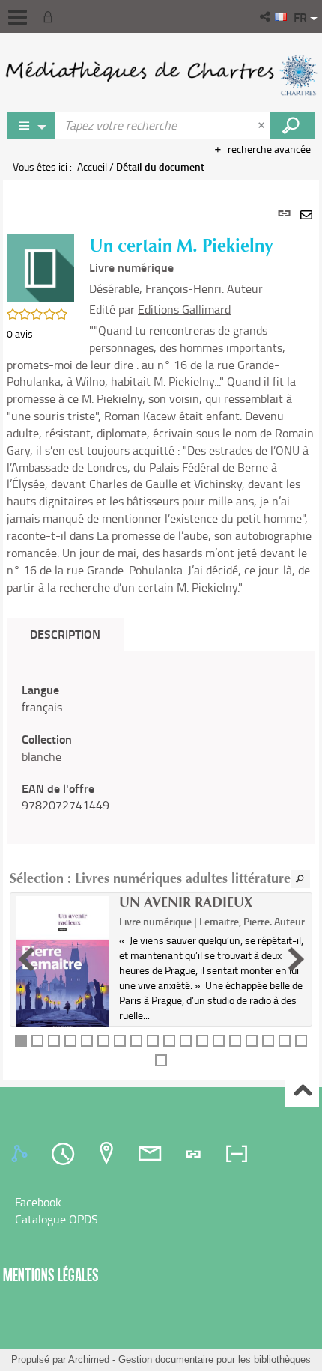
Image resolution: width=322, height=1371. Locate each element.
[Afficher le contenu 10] (169, 1041)
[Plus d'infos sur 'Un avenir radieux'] (62, 966)
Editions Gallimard (184, 309)
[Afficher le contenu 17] (285, 1041)
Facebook (38, 1202)
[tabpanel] (161, 630)
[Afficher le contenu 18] (301, 1041)
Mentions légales (51, 1275)
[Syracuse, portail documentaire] (161, 74)
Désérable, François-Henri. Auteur (176, 288)
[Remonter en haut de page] (302, 1091)
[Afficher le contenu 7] (120, 1041)
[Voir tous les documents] (300, 879)
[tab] (21, 1154)
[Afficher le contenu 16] (268, 1041)
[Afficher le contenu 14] (235, 1041)
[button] (266, 16)
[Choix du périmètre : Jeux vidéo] (31, 125)
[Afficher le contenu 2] (37, 1041)
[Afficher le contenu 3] (54, 1041)
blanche (41, 756)
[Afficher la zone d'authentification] (51, 16)
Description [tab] (65, 633)
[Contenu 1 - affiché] (21, 1041)
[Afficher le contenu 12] (202, 1041)
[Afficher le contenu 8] (136, 1041)
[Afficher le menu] (17, 17)
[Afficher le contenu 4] (70, 1041)
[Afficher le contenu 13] (219, 1041)
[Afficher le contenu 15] (252, 1041)
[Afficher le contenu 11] (186, 1041)
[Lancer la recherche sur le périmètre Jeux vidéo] (292, 125)
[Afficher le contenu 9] (153, 1041)
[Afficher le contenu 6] (103, 1041)
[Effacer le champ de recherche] (263, 125)
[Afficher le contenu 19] (161, 1060)
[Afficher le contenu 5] (87, 1041)
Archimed (88, 1359)
